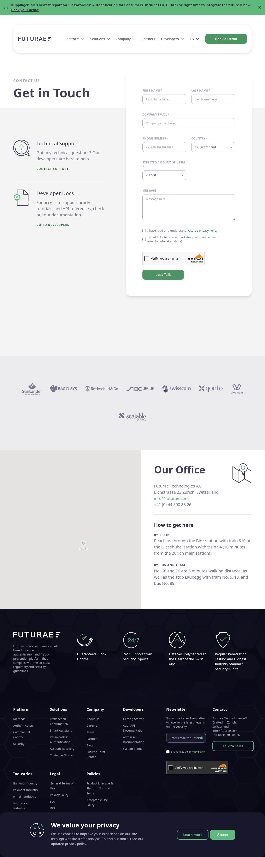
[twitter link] (250, 849)
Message (149, 190)
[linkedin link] (242, 849)
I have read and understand (182, 230)
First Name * (152, 90)
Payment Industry (25, 790)
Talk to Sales (233, 746)
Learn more (192, 834)
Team (90, 732)
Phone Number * (155, 138)
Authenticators (23, 725)
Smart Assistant (61, 730)
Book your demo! (25, 10)
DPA (52, 808)
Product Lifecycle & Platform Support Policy (100, 788)
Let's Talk (163, 274)
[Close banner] (259, 7)
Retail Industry (23, 815)
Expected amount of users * (164, 164)
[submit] (201, 738)
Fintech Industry (24, 797)
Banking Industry (25, 783)
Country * (199, 138)
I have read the (188, 751)
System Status (132, 749)
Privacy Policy (59, 795)
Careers (92, 725)
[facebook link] (235, 849)
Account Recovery (62, 749)
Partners (148, 39)
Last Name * (200, 90)
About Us (93, 719)
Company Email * (156, 114)
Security (18, 744)
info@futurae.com (171, 498)
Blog (90, 745)
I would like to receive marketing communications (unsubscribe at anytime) (182, 239)
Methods (19, 719)
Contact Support (52, 169)
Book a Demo (226, 39)
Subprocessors (60, 815)
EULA (53, 821)
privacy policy (197, 751)
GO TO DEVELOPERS (52, 225)
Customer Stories (62, 755)
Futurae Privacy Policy (202, 230)
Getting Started (133, 719)
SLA (52, 801)
